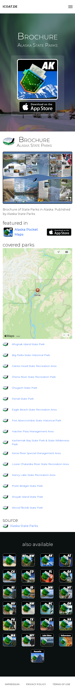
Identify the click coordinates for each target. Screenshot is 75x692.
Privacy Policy (36, 684)
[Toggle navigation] (70, 7)
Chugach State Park (24, 387)
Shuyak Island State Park (27, 496)
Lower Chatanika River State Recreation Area (40, 464)
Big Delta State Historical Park (31, 355)
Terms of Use (61, 684)
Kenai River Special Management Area (36, 453)
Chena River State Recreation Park (34, 377)
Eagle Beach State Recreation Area (34, 409)
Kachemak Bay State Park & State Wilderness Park (40, 442)
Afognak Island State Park (28, 344)
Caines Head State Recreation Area (34, 366)
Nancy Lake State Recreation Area (33, 475)
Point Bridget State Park (27, 485)
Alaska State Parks (24, 526)
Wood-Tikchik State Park (27, 507)
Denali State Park (23, 398)
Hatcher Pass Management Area (33, 431)
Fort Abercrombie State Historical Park (36, 420)
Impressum (12, 684)
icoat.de (10, 6)
